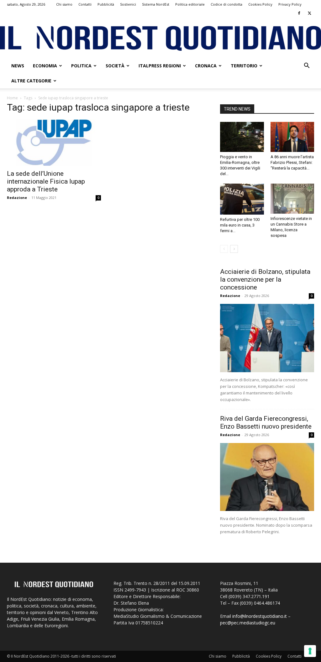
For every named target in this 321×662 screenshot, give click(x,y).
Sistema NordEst (155, 4)
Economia (45, 66)
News (17, 66)
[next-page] (234, 249)
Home (12, 98)
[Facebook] (299, 13)
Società (115, 66)
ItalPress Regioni (160, 66)
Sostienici (128, 4)
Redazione (17, 197)
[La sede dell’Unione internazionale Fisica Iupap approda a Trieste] (54, 142)
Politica (81, 66)
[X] (309, 13)
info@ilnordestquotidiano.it (259, 616)
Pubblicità (105, 4)
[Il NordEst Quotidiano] (160, 38)
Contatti (85, 4)
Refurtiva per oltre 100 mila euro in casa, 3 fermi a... (240, 225)
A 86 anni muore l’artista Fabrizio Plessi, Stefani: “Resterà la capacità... (292, 162)
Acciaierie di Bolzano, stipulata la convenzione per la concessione (265, 279)
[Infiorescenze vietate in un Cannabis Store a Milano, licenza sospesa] (292, 199)
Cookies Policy (260, 4)
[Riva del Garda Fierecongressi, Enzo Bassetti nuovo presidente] (267, 477)
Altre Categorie (31, 81)
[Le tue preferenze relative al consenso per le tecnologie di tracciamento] (310, 651)
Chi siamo (64, 4)
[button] (306, 66)
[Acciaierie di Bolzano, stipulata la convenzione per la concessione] (267, 338)
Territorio (244, 66)
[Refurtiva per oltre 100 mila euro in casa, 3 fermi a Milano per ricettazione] (242, 199)
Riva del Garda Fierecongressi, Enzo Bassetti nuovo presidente (266, 422)
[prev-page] (224, 249)
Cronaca (206, 66)
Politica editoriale (190, 4)
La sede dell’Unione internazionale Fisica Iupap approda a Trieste (46, 181)
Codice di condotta (226, 4)
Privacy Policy (290, 4)
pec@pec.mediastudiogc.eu (247, 623)
